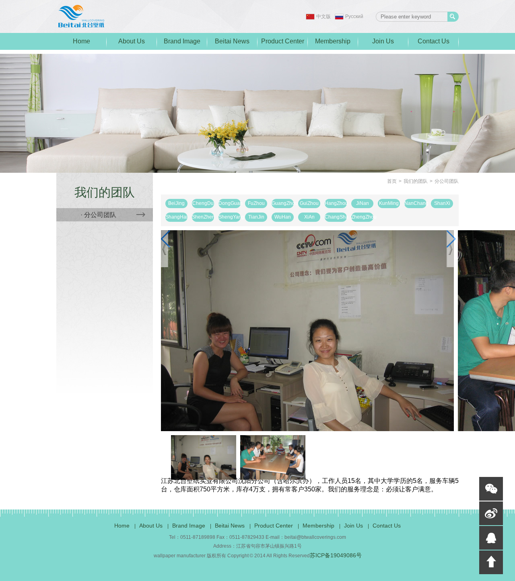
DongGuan (229, 203)
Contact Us (433, 41)
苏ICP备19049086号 (336, 555)
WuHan (282, 217)
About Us (131, 41)
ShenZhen (203, 217)
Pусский (354, 16)
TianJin (256, 217)
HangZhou (336, 203)
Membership (332, 41)
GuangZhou (283, 203)
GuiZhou (309, 203)
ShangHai (176, 217)
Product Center (282, 41)
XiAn (309, 217)
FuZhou (256, 203)
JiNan (362, 203)
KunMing (389, 203)
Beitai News (232, 41)
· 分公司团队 (98, 214)
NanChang (415, 203)
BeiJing (176, 203)
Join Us (383, 41)
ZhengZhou (362, 217)
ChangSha (336, 217)
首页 (392, 181)
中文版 (323, 16)
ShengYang (229, 217)
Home (81, 41)
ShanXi (442, 203)
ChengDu (203, 203)
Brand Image (182, 41)
